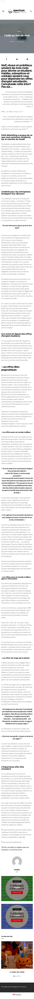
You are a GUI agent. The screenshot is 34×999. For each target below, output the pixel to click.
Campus (19, 31)
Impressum (23, 986)
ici (24, 837)
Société (19, 883)
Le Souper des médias (17, 972)
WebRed (17, 870)
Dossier (16, 911)
